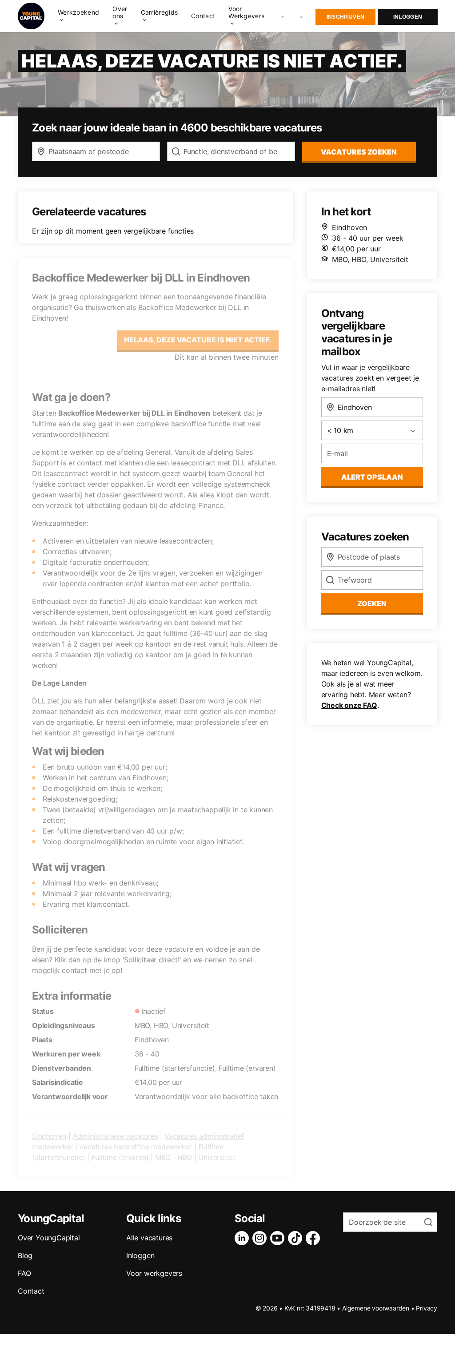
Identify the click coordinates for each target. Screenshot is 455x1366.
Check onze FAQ (349, 705)
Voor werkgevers (154, 1273)
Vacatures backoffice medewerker (135, 1146)
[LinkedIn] (243, 1238)
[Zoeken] (301, 16)
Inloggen (407, 17)
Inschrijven (345, 17)
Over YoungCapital (49, 1237)
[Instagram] (261, 1238)
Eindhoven (49, 1136)
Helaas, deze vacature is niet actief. (197, 339)
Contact (203, 16)
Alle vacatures (149, 1237)
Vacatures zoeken (359, 151)
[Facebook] (314, 1238)
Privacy (426, 1308)
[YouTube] (279, 1238)
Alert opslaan (372, 477)
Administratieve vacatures (115, 1136)
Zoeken (372, 603)
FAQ (24, 1273)
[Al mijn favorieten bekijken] (282, 16)
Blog (25, 1255)
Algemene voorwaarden (375, 1308)
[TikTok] (297, 1238)
